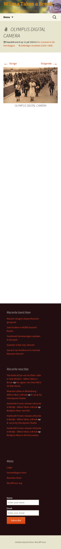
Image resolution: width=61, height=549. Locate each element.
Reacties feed (14, 477)
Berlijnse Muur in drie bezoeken (23, 435)
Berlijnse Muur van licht (18, 410)
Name (10, 497)
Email (9, 508)
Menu (6, 17)
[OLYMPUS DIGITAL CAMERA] (30, 85)
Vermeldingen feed (16, 472)
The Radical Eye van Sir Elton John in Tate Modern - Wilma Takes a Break (24, 379)
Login (9, 467)
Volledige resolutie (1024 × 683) (37, 45)
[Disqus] (30, 165)
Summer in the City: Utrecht (20, 344)
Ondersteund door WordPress (30, 542)
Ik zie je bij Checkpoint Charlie (22, 422)
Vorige (10, 63)
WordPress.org (14, 483)
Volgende (49, 63)
